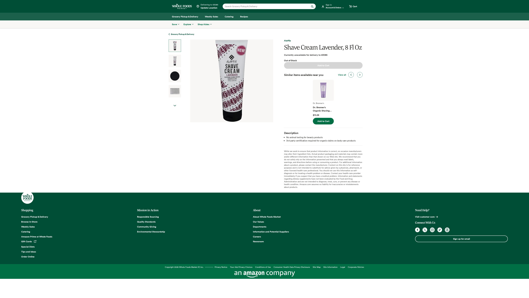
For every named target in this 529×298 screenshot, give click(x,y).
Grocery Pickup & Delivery (34, 216)
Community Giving (146, 226)
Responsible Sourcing (148, 216)
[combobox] (265, 6)
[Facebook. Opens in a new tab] (417, 230)
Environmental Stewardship (151, 231)
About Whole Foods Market (267, 216)
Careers (257, 236)
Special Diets (28, 246)
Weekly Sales (28, 226)
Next (174, 105)
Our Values (258, 221)
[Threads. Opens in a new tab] (447, 230)
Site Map (317, 267)
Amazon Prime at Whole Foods (36, 236)
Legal (342, 267)
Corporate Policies (356, 267)
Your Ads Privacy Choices (241, 267)
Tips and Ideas (28, 251)
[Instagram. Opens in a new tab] (432, 230)
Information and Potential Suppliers (271, 231)
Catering (25, 231)
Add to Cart (323, 65)
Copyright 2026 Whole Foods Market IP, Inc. (184, 267)
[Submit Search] (312, 6)
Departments (259, 226)
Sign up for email (461, 238)
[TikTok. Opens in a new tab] (439, 230)
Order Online (27, 256)
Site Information (330, 267)
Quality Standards (146, 221)
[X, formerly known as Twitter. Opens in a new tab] (425, 230)
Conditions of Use (263, 267)
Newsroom (258, 241)
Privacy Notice (221, 267)
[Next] (224, 80)
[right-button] (360, 75)
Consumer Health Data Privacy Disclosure (292, 267)
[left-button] (351, 75)
